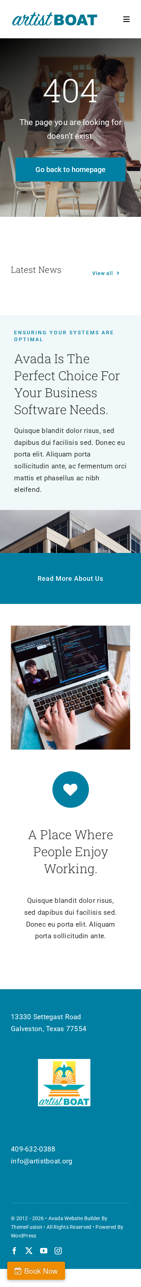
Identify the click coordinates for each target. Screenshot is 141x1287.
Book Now (40, 1270)
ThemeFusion (26, 1227)
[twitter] (29, 1250)
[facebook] (14, 1250)
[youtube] (43, 1250)
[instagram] (58, 1250)
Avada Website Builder (74, 1218)
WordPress (24, 1236)
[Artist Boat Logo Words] (55, 14)
